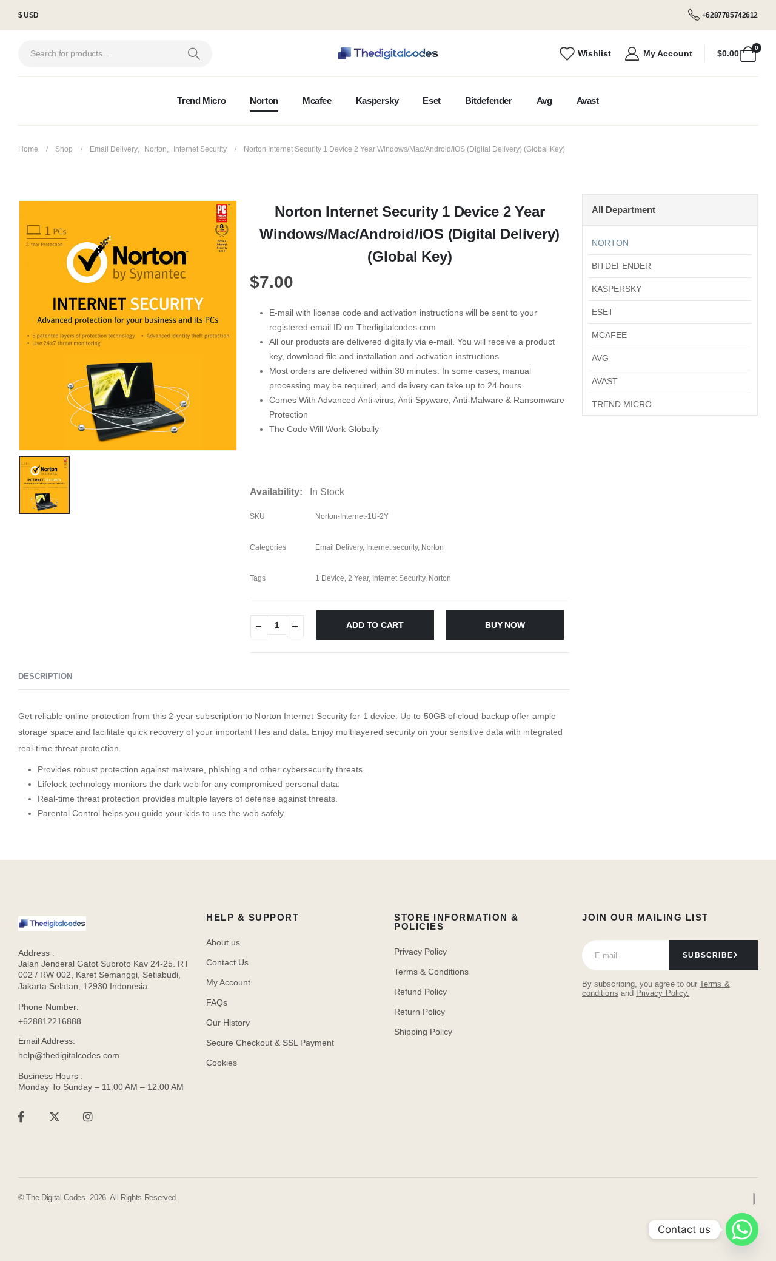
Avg (544, 100)
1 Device (329, 578)
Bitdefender (488, 100)
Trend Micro (201, 100)
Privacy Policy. (662, 993)
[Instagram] (88, 1116)
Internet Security (398, 578)
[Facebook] (20, 1116)
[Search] (193, 53)
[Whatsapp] (742, 1229)
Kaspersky (377, 100)
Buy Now (505, 625)
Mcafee (317, 100)
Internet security (392, 547)
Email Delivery (339, 547)
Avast (588, 100)
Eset (432, 100)
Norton (264, 100)
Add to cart (375, 625)
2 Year (358, 578)
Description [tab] (45, 676)
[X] (54, 1116)
